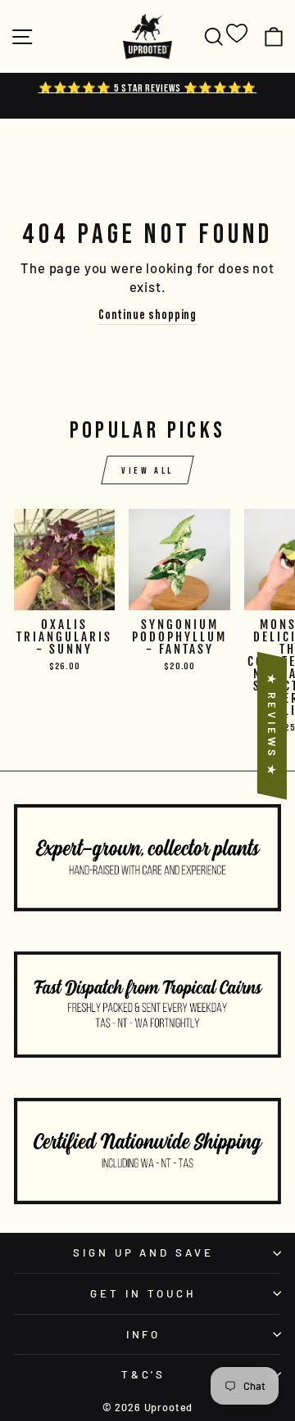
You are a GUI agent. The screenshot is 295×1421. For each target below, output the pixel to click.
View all (147, 470)
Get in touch (143, 1293)
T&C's (143, 1374)
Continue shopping (147, 314)
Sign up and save (144, 1252)
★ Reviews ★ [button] (272, 725)
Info (143, 1334)
